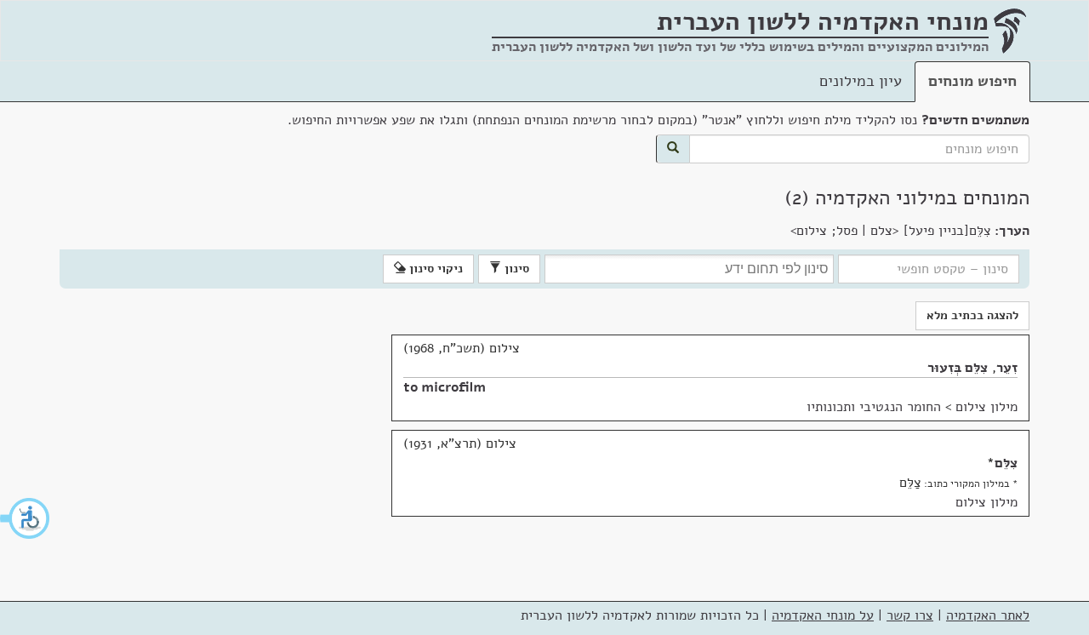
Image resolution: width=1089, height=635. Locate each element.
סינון (515, 268)
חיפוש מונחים (972, 81)
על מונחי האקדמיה (823, 615)
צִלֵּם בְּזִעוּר (957, 367)
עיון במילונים (860, 81)
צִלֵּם (1006, 463)
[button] (25, 518)
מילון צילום (986, 407)
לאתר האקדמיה (987, 615)
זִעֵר (1007, 367)
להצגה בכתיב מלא (972, 315)
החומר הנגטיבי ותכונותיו (874, 407)
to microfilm (444, 387)
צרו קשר (910, 615)
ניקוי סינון (434, 268)
